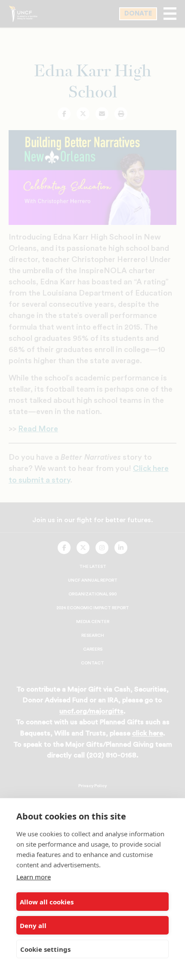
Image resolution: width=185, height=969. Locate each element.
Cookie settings (45, 949)
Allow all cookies (47, 901)
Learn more (33, 876)
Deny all (33, 925)
